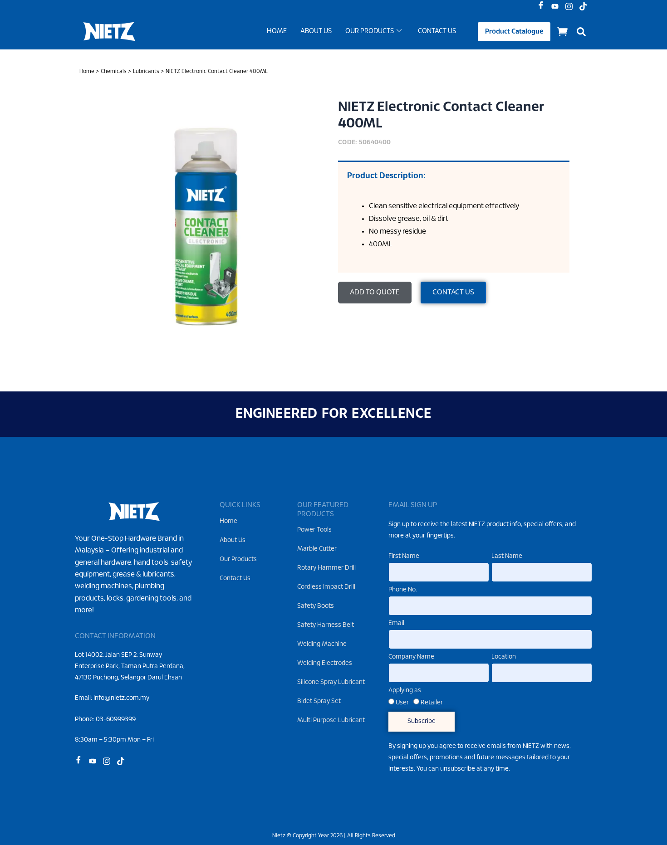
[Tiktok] (585, 7)
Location (503, 657)
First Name (403, 556)
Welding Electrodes (324, 663)
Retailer (432, 703)
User (402, 703)
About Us (316, 31)
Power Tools (314, 530)
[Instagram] (571, 7)
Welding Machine (322, 644)
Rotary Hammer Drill (326, 568)
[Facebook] (543, 7)
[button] (581, 32)
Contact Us (437, 31)
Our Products (369, 31)
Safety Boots (315, 606)
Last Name (506, 556)
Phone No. (402, 590)
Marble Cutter (317, 549)
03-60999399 (116, 720)
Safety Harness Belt (325, 625)
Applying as (404, 691)
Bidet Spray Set (319, 701)
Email (396, 623)
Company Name (411, 657)
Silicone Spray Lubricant (331, 682)
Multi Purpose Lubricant (331, 720)
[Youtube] (557, 7)
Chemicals (114, 71)
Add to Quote (375, 292)
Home (277, 31)
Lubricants (146, 71)
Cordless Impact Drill (326, 587)
